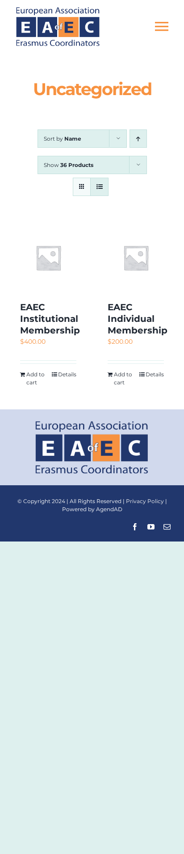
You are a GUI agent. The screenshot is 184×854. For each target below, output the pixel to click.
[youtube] (151, 526)
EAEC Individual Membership (137, 319)
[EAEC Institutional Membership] (48, 257)
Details (67, 374)
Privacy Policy (145, 501)
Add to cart (35, 378)
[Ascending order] (138, 138)
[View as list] (99, 187)
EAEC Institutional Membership (50, 319)
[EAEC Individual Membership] (136, 257)
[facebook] (134, 526)
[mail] (167, 526)
